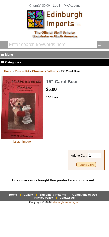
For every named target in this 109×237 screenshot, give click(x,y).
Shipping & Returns (53, 194)
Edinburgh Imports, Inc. (65, 202)
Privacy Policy (43, 197)
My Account (72, 5)
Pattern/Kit (22, 71)
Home (8, 71)
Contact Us (67, 197)
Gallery (28, 194)
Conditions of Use (84, 194)
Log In (57, 5)
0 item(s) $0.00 (39, 5)
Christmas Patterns (45, 71)
